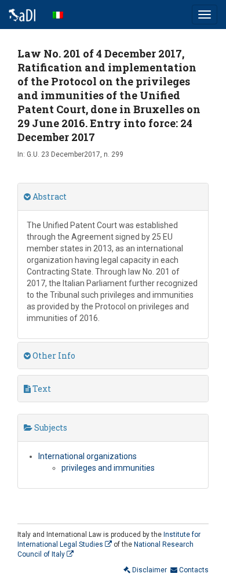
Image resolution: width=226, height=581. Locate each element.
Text (41, 388)
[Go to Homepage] (22, 14)
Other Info (53, 355)
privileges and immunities (108, 467)
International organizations (87, 456)
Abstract (49, 196)
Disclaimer (148, 570)
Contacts (193, 570)
